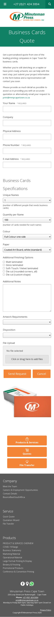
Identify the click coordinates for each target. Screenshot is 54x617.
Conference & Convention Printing (18, 571)
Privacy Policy (45, 610)
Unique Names (11, 195)
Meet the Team (10, 486)
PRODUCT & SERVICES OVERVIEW (18, 543)
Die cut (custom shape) (18, 274)
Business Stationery (12, 550)
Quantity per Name (13, 214)
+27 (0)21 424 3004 (26, 4)
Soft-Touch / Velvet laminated (21, 268)
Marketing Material (11, 554)
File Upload (9, 343)
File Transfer (27, 465)
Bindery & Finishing (11, 564)
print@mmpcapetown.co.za (16, 97)
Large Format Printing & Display (17, 561)
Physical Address (12, 131)
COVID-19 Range (10, 547)
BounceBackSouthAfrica (14, 497)
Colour (6, 231)
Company (8, 117)
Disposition (9, 329)
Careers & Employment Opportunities (20, 490)
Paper (6, 244)
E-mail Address (11, 159)
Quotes (27, 453)
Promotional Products (13, 568)
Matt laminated (13, 261)
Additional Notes (12, 281)
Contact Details (10, 493)
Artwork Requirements (15, 316)
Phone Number (11, 145)
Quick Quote (9, 516)
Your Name (9, 103)
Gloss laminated (14, 265)
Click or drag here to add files (27, 359)
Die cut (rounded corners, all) (21, 271)
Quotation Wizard (11, 520)
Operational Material (12, 557)
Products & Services (27, 442)
